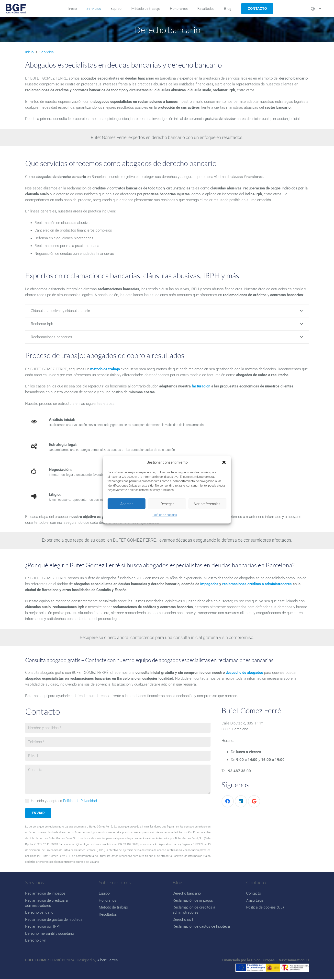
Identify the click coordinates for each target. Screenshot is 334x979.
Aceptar (126, 503)
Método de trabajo (113, 907)
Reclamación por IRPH (43, 926)
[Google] (254, 801)
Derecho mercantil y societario (49, 933)
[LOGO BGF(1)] (16, 8)
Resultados (108, 914)
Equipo (104, 893)
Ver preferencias (207, 503)
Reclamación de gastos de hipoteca (53, 919)
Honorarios (107, 900)
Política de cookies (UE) (265, 907)
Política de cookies (165, 515)
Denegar (167, 503)
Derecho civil (35, 940)
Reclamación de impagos (45, 893)
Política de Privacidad (80, 801)
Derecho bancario (39, 912)
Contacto (253, 893)
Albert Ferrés (107, 960)
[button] (224, 462)
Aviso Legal (255, 900)
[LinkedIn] (241, 801)
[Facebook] (228, 801)
